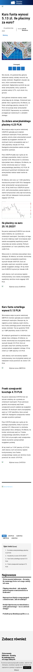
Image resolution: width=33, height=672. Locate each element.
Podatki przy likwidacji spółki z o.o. (16, 614)
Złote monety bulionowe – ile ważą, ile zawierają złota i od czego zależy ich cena (16, 581)
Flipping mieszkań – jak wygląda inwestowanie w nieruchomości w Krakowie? (15, 590)
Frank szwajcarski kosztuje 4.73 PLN (16, 565)
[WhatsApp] (23, 68)
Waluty (5, 35)
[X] (14, 68)
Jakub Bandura (25, 29)
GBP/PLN (6, 538)
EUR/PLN (19, 536)
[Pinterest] (18, 68)
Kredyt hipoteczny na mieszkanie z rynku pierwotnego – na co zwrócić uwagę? (16, 607)
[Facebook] (10, 68)
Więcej (16, 670)
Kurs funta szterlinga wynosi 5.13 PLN (16, 560)
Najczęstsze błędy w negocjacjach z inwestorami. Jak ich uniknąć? (16, 598)
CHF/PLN (11, 536)
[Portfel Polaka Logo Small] (16, 2)
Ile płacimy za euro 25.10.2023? (16, 555)
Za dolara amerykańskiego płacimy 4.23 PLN (16, 551)
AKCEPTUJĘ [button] (27, 667)
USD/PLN (14, 538)
